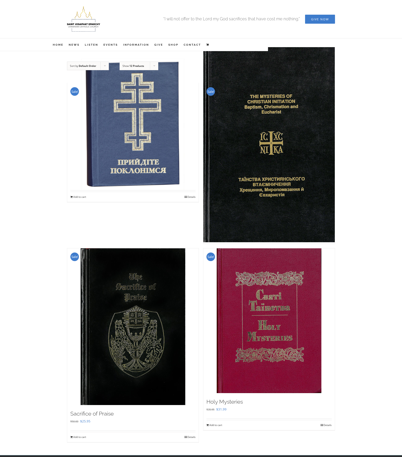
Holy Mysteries (224, 402)
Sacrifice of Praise (92, 413)
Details (191, 197)
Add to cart (79, 197)
